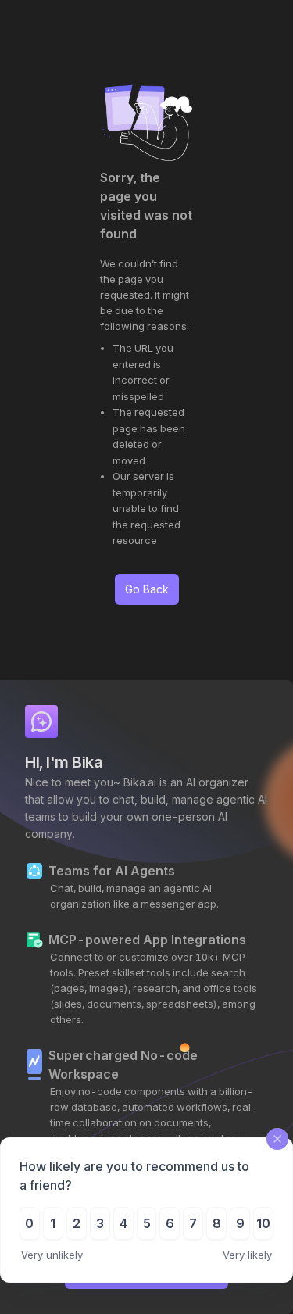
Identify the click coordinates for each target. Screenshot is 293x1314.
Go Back (147, 589)
